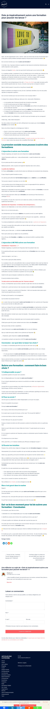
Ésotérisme (4, 680)
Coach (3, 667)
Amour (3, 660)
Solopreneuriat (5, 694)
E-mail (7, 619)
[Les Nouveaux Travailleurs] (8, 4)
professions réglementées (38, 386)
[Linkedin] (4, 542)
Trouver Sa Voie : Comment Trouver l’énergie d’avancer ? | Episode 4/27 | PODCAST (12, 556)
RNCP (8, 196)
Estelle (13, 70)
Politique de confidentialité (28, 706)
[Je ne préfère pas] (48, 704)
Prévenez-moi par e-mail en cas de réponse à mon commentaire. (22, 626)
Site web (28, 619)
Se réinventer (5, 673)
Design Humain (5, 669)
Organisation (5, 689)
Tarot (3, 696)
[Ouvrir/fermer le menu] (48, 4)
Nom (7, 612)
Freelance (4, 682)
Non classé (4, 687)
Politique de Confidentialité (24, 665)
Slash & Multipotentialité (7, 692)
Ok (16, 706)
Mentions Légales (22, 662)
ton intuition (13, 481)
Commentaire (9, 600)
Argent (3, 662)
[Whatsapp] (11, 542)
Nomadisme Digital (6, 685)
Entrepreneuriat (5, 671)
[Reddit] (9, 542)
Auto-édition (5, 664)
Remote (3, 690)
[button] (45, 4)
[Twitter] (6, 542)
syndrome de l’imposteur (39, 222)
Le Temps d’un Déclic (29, 82)
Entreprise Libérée (6, 675)
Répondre (9, 582)
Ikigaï (3, 683)
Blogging (4, 666)
